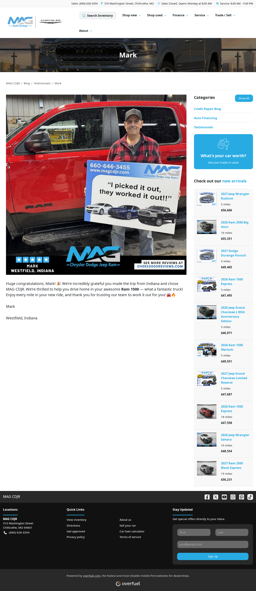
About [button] (83, 31)
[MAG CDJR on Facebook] (205, 496)
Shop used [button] (154, 15)
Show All (244, 98)
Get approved (76, 531)
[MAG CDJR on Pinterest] (240, 496)
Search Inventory (100, 15)
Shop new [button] (129, 15)
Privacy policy (76, 537)
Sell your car (128, 525)
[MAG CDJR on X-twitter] (214, 496)
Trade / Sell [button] (223, 15)
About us (125, 520)
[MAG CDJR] (41, 22)
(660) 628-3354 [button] (19, 532)
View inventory (76, 520)
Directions (73, 525)
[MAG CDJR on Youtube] (223, 496)
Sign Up (213, 556)
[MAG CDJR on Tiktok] (248, 496)
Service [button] (200, 15)
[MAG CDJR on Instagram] (231, 496)
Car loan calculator (132, 531)
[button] (127, 3)
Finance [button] (178, 15)
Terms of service (130, 537)
